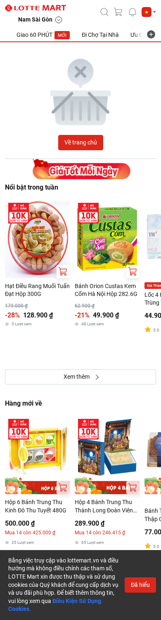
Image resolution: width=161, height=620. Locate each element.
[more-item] (151, 34)
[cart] (118, 12)
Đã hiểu (140, 585)
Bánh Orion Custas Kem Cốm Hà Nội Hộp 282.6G (106, 290)
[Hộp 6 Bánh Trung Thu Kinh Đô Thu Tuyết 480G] (37, 455)
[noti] (132, 12)
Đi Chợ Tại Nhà (100, 34)
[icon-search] (104, 12)
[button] (149, 12)
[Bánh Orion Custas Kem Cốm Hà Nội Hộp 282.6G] (107, 238)
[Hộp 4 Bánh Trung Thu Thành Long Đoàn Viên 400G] (107, 455)
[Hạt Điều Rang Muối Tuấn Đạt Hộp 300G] (37, 238)
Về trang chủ (80, 142)
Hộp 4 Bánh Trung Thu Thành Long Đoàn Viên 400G (104, 506)
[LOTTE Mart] (39, 8)
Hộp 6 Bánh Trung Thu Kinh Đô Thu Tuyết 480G (35, 506)
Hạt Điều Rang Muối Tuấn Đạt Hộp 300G (37, 290)
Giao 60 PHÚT (41, 34)
